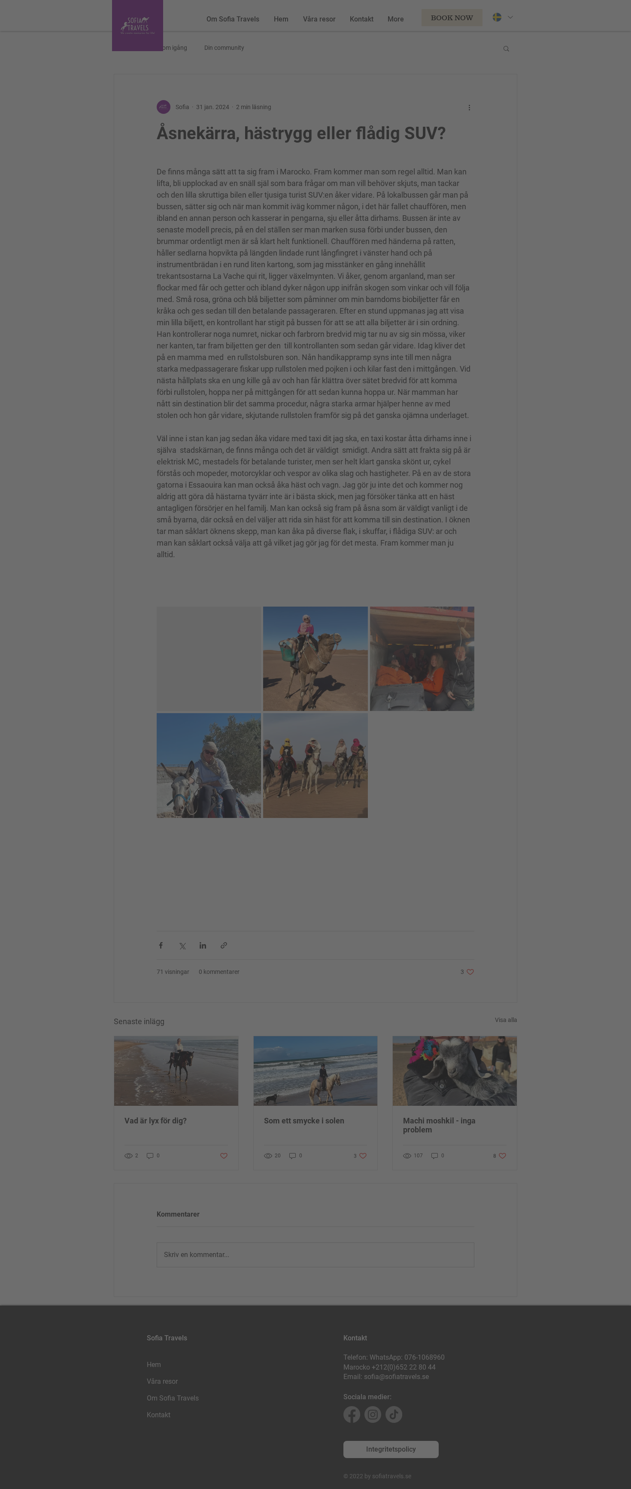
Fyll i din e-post (225, 745)
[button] (464, 653)
